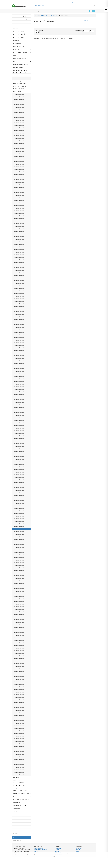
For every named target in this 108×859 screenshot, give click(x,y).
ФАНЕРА (15, 812)
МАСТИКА (15, 833)
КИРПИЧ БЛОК (17, 43)
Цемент (33, 11)
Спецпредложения (17, 840)
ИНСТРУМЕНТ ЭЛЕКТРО (19, 37)
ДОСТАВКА (16, 25)
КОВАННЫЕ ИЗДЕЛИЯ (18, 46)
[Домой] (13, 11)
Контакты (26, 11)
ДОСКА (15, 22)
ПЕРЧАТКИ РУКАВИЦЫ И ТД (20, 64)
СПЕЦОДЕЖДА (16, 802)
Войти (74, 2)
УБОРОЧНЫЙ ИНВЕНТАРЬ (20, 806)
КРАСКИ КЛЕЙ (16, 49)
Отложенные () (82, 2)
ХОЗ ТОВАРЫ (16, 821)
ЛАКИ (14, 55)
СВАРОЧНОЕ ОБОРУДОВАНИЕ (21, 790)
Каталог (18, 11)
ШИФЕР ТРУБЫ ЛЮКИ (19, 827)
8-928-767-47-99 (38, 5)
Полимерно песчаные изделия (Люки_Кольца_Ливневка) (20, 71)
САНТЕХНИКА (16, 78)
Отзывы (57, 851)
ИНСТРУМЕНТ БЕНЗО (18, 31)
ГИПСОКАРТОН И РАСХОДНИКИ (21, 19)
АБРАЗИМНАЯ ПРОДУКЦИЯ (20, 16)
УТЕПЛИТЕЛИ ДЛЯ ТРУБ (19, 785)
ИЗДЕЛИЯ (15, 28)
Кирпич (39, 11)
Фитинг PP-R (16, 815)
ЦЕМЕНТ (15, 824)
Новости (57, 849)
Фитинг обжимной (19, 94)
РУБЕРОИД (16, 75)
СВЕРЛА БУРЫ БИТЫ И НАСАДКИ (21, 793)
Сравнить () (92, 2)
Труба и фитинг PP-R (18, 782)
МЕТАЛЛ (15, 61)
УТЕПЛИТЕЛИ (16, 809)
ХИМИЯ (15, 818)
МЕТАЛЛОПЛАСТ (17, 91)
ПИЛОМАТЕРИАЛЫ (18, 67)
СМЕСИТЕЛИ (16, 780)
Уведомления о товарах (40, 849)
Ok (54, 856)
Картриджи (16, 40)
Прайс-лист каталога (90, 20)
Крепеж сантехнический (19, 88)
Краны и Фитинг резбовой (19, 86)
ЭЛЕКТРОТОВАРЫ (17, 830)
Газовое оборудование (19, 81)
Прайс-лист (58, 848)
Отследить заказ (38, 848)
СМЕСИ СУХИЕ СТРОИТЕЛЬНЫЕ (21, 799)
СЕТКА (15, 796)
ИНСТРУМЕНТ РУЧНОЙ (19, 34)
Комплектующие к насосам (20, 83)
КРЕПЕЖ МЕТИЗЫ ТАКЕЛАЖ (20, 52)
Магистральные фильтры (19, 58)
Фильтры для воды (18, 788)
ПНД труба (16, 777)
